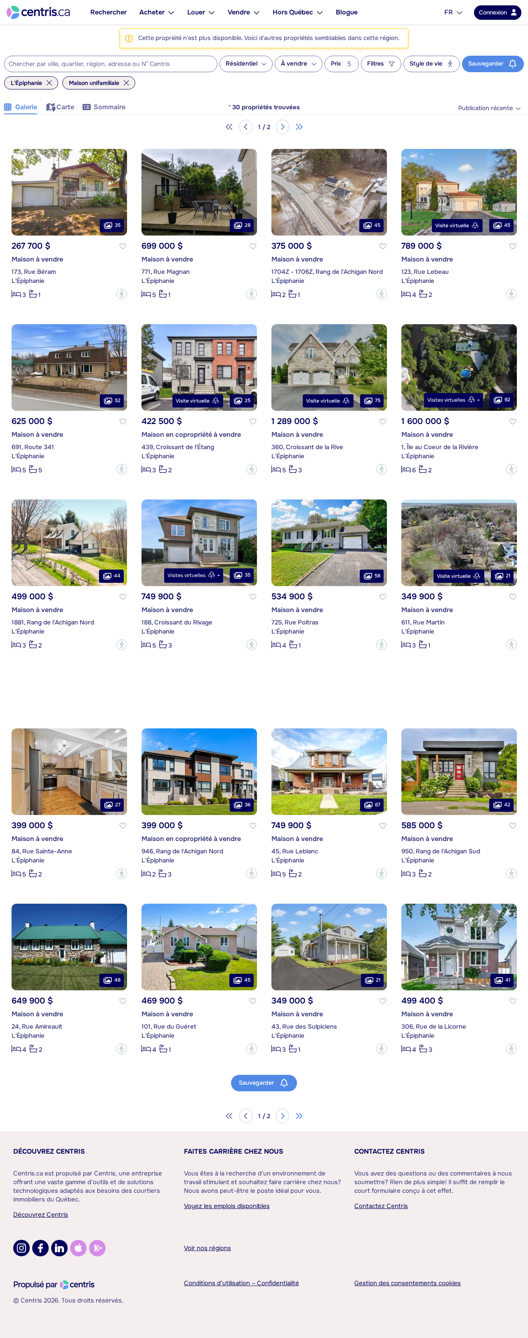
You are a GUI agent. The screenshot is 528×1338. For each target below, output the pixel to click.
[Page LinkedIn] (59, 1248)
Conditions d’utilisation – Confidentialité (241, 1283)
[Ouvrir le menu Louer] (211, 12)
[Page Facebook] (40, 1248)
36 (247, 804)
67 (377, 804)
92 (507, 399)
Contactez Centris (389, 1151)
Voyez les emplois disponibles (227, 1206)
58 (377, 575)
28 (247, 225)
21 (508, 575)
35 (117, 225)
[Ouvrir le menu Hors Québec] (319, 12)
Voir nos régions (207, 1248)
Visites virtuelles (446, 400)
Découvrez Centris (49, 1151)
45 (377, 225)
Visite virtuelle (452, 225)
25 (247, 400)
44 (117, 575)
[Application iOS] (78, 1248)
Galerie (26, 107)
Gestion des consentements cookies (407, 1283)
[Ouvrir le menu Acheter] (171, 12)
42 (507, 804)
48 (117, 980)
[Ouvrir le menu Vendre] (256, 12)
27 (117, 804)
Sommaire (109, 107)
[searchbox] (106, 64)
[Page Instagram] (21, 1248)
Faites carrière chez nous (233, 1151)
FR (448, 12)
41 (507, 980)
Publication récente (485, 108)
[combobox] (110, 64)
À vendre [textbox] (294, 64)
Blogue (347, 12)
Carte (65, 107)
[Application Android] (97, 1248)
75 (377, 400)
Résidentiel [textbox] (241, 64)
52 (117, 400)
